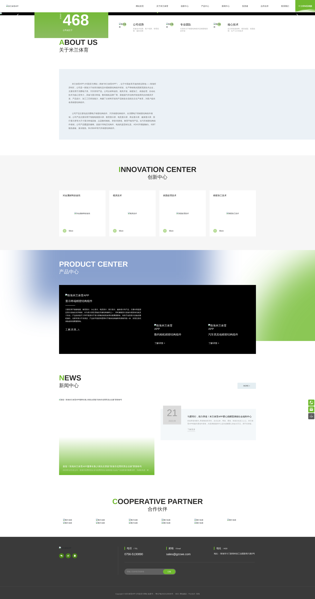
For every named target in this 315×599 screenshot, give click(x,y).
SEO (177, 594)
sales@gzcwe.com (178, 554)
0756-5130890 (133, 554)
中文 (300, 6)
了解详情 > (72, 329)
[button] (157, 12)
